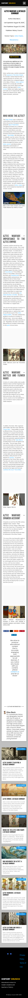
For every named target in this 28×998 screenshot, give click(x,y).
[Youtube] (8, 954)
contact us (15, 672)
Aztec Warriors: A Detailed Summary (12, 894)
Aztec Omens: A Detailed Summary (14, 799)
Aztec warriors (20, 82)
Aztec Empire (19, 36)
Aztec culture (18, 185)
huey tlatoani (8, 272)
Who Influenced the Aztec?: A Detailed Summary (12, 862)
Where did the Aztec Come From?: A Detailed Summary (13, 831)
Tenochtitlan (10, 135)
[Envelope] (11, 954)
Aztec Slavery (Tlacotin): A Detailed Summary (12, 764)
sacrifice (11, 457)
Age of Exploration (14, 124)
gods (8, 325)
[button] (24, 3)
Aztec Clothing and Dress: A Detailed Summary (12, 929)
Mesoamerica (14, 40)
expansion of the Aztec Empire (15, 75)
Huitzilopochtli (15, 275)
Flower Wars (6, 429)
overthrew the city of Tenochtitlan (12, 469)
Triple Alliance (19, 440)
